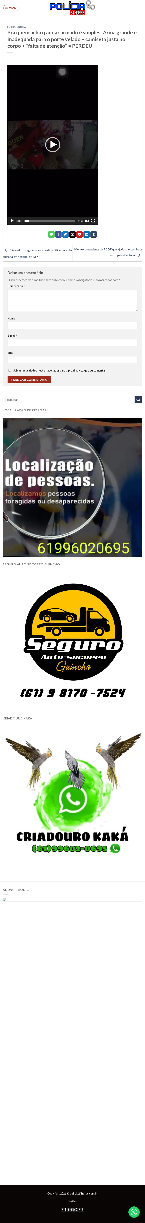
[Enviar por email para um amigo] (72, 234)
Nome (12, 318)
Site (10, 352)
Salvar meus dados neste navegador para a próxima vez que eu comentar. (59, 370)
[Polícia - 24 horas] (72, 8)
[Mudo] (87, 221)
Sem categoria (16, 27)
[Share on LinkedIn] (86, 234)
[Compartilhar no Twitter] (65, 234)
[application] (52, 145)
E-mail (12, 335)
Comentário (16, 286)
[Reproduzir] (12, 221)
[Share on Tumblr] (93, 234)
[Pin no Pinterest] (79, 234)
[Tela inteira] (93, 221)
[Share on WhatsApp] (51, 234)
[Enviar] (138, 399)
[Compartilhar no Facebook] (58, 234)
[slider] (50, 221)
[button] (52, 144)
